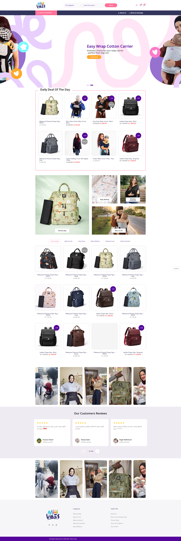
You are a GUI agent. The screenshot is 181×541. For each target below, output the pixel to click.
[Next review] (97, 451)
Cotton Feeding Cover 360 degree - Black (77, 159)
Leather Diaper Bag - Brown (104, 314)
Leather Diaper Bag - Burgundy (129, 159)
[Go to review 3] (91, 451)
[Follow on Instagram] (53, 525)
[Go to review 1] (88, 451)
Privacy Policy (115, 520)
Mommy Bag (77, 514)
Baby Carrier (77, 517)
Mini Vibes (70, 539)
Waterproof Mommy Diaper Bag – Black (76, 275)
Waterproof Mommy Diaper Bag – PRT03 (105, 353)
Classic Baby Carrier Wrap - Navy (103, 159)
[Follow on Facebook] (49, 525)
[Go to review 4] (92, 451)
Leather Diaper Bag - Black (128, 121)
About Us (123, 13)
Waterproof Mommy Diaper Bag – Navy (76, 314)
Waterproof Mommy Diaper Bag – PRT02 (133, 314)
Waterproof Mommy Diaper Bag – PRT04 (50, 122)
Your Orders (114, 526)
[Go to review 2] (89, 451)
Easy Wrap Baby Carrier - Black (103, 121)
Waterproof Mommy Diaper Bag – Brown (76, 353)
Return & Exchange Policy (119, 517)
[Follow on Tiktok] (56, 525)
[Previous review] (83, 451)
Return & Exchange (137, 13)
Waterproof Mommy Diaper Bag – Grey (50, 159)
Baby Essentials (78, 520)
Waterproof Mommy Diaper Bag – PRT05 (48, 314)
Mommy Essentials (79, 523)
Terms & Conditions (117, 523)
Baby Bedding (77, 526)
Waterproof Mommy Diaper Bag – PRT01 (48, 275)
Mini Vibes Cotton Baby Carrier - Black (76, 122)
